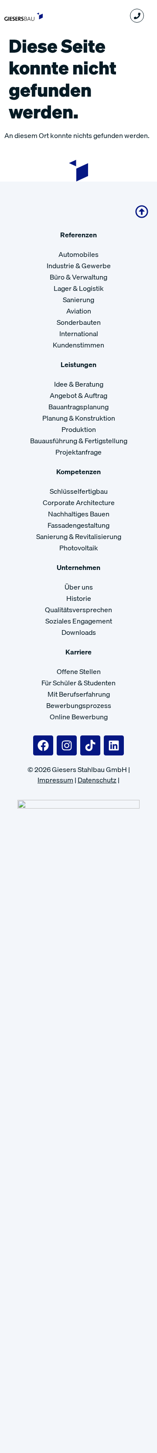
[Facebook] (43, 745)
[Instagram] (67, 745)
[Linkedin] (114, 745)
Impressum (55, 779)
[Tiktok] (90, 745)
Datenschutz (97, 779)
